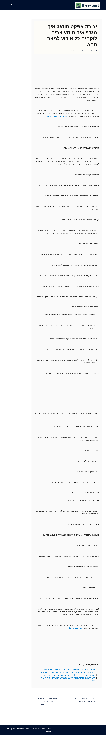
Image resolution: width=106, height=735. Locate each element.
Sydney (48, 731)
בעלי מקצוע (73, 51)
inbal (95, 51)
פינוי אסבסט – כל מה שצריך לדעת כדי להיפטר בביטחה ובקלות (47, 701)
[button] (11, 5)
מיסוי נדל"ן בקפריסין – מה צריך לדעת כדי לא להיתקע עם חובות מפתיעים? (67, 672)
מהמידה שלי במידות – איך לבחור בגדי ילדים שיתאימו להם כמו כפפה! (69, 675)
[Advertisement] (66, 72)
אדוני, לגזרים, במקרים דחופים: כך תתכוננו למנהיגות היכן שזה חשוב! (69, 669)
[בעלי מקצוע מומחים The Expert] (87, 5)
